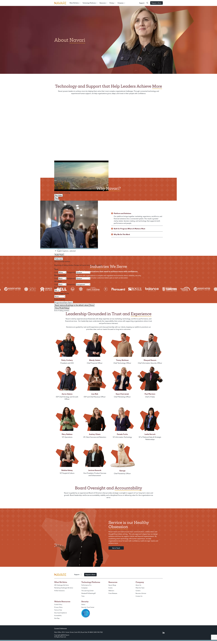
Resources (103, 3)
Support (141, 3)
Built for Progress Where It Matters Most (129, 228)
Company (121, 3)
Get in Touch (116, 548)
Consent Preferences (60, 628)
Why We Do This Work (122, 234)
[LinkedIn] (163, 632)
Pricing (112, 3)
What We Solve (74, 3)
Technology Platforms (89, 3)
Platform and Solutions (122, 213)
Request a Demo (156, 3)
